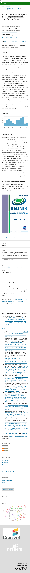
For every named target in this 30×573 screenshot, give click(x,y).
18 (13, 433)
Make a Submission (8, 489)
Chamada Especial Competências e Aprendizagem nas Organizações (16, 367)
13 (6, 433)
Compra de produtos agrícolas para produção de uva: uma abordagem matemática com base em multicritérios (16, 358)
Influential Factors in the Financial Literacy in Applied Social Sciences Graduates (16, 318)
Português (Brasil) (7, 480)
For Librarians (5, 464)
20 (17, 433)
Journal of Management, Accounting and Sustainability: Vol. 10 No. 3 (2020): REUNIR (15, 400)
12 (4, 433)
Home (3, 6)
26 (26, 433)
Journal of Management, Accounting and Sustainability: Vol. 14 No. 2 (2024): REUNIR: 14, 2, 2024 (16, 389)
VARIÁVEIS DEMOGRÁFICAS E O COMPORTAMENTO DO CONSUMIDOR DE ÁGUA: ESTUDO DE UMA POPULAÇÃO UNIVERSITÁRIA (15, 345)
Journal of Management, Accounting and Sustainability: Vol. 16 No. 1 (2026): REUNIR (16, 362)
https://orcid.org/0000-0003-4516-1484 (9, 32)
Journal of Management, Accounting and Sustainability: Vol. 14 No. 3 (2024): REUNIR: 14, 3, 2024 (16, 322)
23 (21, 433)
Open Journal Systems (8, 471)
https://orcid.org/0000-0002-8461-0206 (9, 37)
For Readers (5, 460)
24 (23, 433)
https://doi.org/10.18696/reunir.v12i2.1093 (15, 41)
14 (7, 433)
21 (18, 433)
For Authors (5, 462)
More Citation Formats (8, 259)
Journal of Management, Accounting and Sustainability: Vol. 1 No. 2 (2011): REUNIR (15, 335)
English (4, 482)
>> (28, 433)
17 (12, 433)
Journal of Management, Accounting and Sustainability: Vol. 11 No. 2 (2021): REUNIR (16, 408)
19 (15, 433)
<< (2, 433)
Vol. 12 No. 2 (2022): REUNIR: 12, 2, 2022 (11, 8)
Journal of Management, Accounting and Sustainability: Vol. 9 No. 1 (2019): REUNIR (16, 416)
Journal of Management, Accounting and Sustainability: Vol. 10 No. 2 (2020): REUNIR (16, 428)
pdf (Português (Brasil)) (9, 237)
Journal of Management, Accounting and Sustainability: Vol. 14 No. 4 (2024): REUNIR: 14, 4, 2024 (16, 380)
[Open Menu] (1, 3)
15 (9, 433)
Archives (8, 6)
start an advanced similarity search (18, 436)
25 (24, 433)
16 (10, 433)
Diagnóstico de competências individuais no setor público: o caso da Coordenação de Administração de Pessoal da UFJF (16, 396)
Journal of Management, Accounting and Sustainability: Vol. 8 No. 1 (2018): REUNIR (15, 349)
